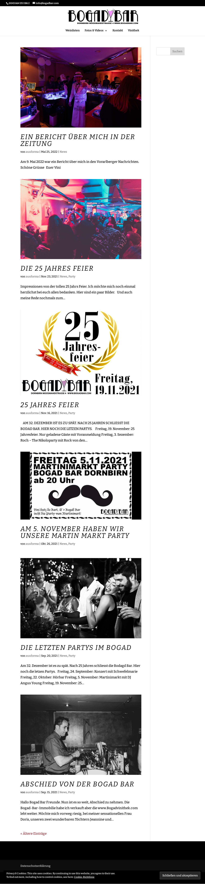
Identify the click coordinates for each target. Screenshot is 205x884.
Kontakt (118, 30)
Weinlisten (72, 30)
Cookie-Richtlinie (84, 877)
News (63, 151)
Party (71, 276)
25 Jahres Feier (49, 405)
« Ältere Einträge (33, 834)
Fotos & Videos (94, 30)
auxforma (32, 151)
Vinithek (133, 30)
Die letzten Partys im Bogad (76, 647)
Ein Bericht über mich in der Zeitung (77, 140)
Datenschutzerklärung (35, 866)
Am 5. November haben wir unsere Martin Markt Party (75, 532)
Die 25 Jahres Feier (57, 268)
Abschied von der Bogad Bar (77, 784)
